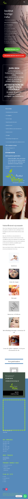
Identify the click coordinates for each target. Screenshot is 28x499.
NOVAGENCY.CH (16, 494)
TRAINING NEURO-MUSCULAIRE (14, 55)
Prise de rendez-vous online (8, 465)
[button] (25, 496)
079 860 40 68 (10, 152)
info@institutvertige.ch (12, 381)
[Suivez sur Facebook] (4, 489)
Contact (5, 481)
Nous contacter (15, 393)
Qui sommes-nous (6, 478)
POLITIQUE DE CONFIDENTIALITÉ (11, 495)
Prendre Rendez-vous (12, 49)
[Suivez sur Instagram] (6, 489)
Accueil (5, 476)
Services (5, 479)
